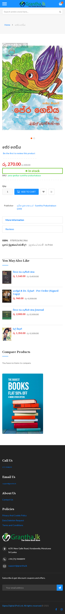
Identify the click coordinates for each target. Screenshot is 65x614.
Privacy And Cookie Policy (14, 515)
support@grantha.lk (9, 483)
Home (7, 24)
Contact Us (7, 499)
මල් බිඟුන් (17, 328)
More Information (14, 219)
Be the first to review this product (19, 153)
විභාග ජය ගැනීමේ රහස (23, 272)
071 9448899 (7, 467)
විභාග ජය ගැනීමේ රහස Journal (28, 310)
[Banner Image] (32, 404)
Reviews (9, 229)
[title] (56, 610)
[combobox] (32, 11)
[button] (31, 138)
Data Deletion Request (13, 520)
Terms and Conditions (12, 525)
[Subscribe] (60, 588)
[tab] (32, 219)
